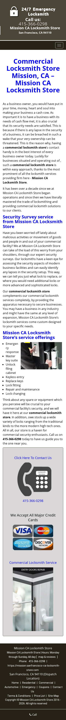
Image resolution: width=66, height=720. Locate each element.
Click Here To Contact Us (33, 458)
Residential (28, 682)
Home (15, 682)
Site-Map (53, 695)
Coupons (44, 687)
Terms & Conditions (19, 695)
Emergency (28, 687)
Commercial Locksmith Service (33, 562)
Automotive (12, 687)
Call (34, 714)
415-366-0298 (33, 24)
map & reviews (47, 656)
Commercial (46, 682)
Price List (39, 695)
